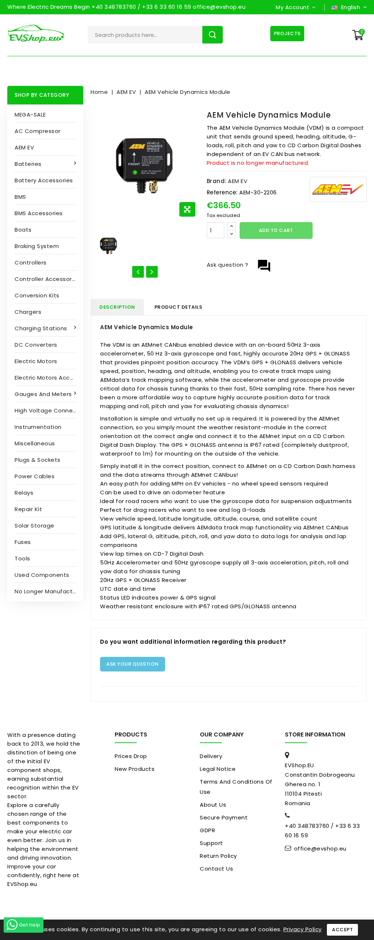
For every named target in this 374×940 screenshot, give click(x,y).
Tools (22, 558)
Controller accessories (47, 279)
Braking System (37, 246)
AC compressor (38, 131)
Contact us (216, 868)
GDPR (207, 830)
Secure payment (224, 817)
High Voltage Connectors (49, 410)
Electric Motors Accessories (49, 377)
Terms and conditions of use (236, 787)
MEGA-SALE (30, 114)
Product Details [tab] (178, 307)
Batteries (28, 164)
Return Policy (218, 856)
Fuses (23, 542)
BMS (20, 197)
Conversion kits (37, 295)
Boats (23, 229)
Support (211, 843)
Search (212, 34)
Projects (287, 33)
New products (134, 769)
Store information (315, 734)
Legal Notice (218, 769)
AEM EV (24, 147)
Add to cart (276, 230)
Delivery (211, 756)
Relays (24, 492)
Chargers (28, 312)
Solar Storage (34, 525)
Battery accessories (44, 180)
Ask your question (132, 664)
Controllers (31, 262)
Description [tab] (117, 307)
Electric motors (36, 361)
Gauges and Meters (43, 394)
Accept (342, 929)
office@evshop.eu (320, 848)
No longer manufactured (49, 591)
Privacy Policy (302, 929)
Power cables (34, 476)
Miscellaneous (35, 443)
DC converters (36, 345)
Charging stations (41, 328)
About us (213, 804)
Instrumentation (38, 427)
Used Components (42, 575)
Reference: (222, 192)
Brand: (216, 181)
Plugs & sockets (38, 460)
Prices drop (131, 756)
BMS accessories (39, 213)
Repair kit (28, 509)
